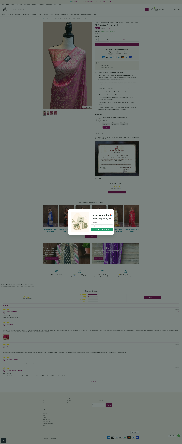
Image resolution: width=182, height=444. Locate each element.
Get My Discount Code (102, 229)
